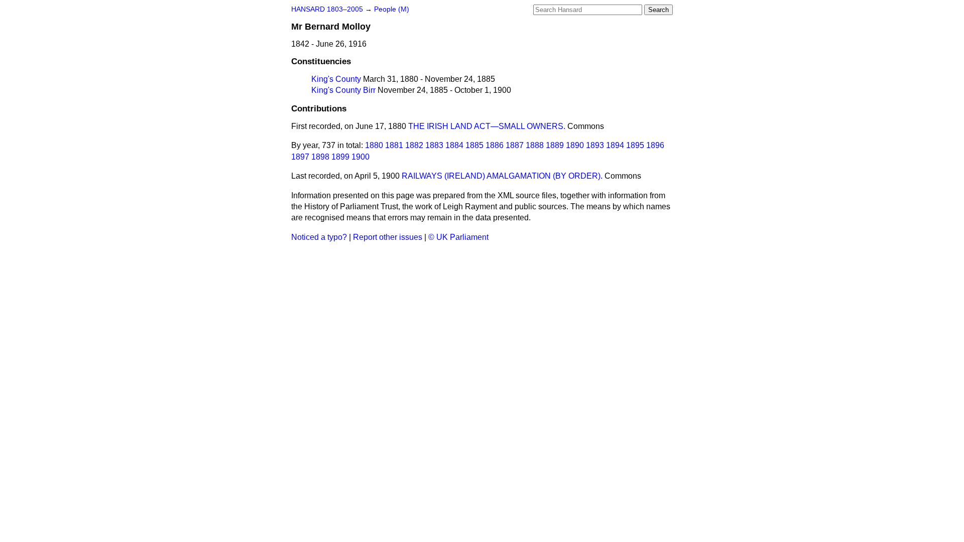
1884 (454, 145)
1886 (495, 145)
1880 (374, 145)
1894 (615, 145)
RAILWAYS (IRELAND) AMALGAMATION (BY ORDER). (502, 176)
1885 (474, 145)
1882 (414, 145)
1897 (300, 157)
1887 (515, 145)
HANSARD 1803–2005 (327, 9)
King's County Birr (343, 90)
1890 (575, 145)
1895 (635, 145)
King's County (336, 79)
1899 (340, 157)
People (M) (391, 9)
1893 (595, 145)
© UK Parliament (458, 237)
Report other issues (387, 237)
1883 (434, 145)
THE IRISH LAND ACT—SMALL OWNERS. (486, 126)
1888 (535, 145)
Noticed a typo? (319, 237)
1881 (394, 145)
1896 (655, 145)
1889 (555, 145)
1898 (320, 157)
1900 (360, 157)
